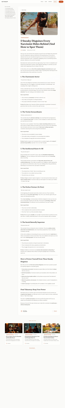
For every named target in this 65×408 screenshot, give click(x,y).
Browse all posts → (32, 348)
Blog (46, 1)
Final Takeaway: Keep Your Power (10, 17)
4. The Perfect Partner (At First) (10, 12)
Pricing (50, 1)
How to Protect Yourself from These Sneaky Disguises (9, 16)
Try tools (61, 1)
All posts (55, 311)
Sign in (55, 1)
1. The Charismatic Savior (9, 8)
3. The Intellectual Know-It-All (10, 11)
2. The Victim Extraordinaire (9, 9)
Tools (42, 1)
